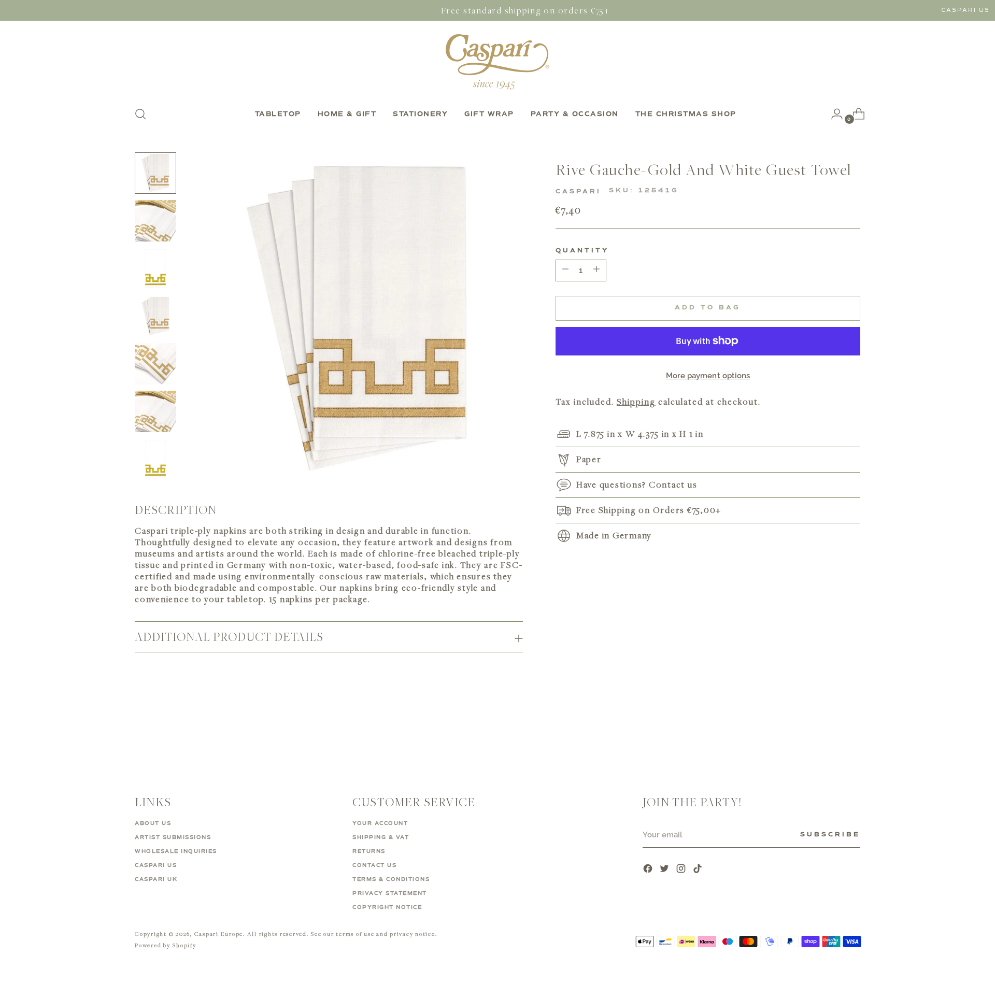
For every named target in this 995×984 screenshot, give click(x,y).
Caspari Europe (219, 933)
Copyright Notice (387, 907)
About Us (153, 823)
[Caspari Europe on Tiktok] (698, 869)
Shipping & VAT (380, 837)
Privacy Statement (389, 893)
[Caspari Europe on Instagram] (682, 869)
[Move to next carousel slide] (851, 732)
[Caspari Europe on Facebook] (649, 869)
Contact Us (374, 865)
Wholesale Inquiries (176, 851)
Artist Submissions (173, 837)
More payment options (708, 375)
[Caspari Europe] (497, 61)
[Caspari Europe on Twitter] (665, 869)
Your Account (380, 823)
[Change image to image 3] (155, 268)
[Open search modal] (140, 114)
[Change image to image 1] (155, 173)
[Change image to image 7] (155, 459)
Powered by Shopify (165, 945)
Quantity (582, 251)
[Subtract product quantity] (596, 270)
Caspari (578, 192)
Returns (369, 851)
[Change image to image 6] (155, 411)
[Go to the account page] (832, 114)
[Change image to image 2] (155, 220)
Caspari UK (156, 879)
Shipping (636, 401)
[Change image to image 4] (155, 316)
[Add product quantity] (565, 270)
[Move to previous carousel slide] (827, 732)
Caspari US (965, 10)
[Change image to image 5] (155, 363)
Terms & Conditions (391, 879)
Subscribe (830, 835)
